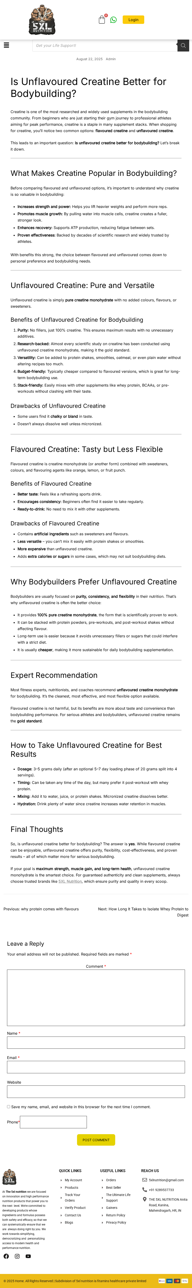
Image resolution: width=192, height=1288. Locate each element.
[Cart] (101, 19)
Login (133, 19)
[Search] (183, 46)
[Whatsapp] (113, 19)
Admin (111, 59)
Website (14, 1082)
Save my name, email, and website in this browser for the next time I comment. (81, 1106)
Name (13, 1033)
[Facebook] (6, 1256)
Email (13, 1057)
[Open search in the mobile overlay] (102, 46)
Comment (96, 966)
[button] (6, 46)
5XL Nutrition (70, 881)
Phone (13, 1122)
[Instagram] (17, 1256)
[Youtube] (28, 1256)
